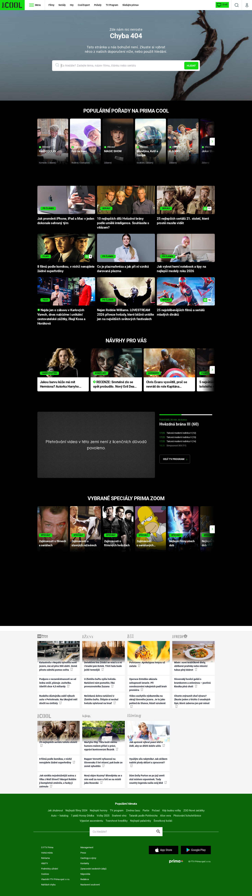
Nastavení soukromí (90, 884)
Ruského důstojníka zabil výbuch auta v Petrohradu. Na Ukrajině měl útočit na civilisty (58, 699)
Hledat (191, 65)
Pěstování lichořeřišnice (187, 815)
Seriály (62, 5)
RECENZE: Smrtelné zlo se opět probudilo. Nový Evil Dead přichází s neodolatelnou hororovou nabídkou (114, 384)
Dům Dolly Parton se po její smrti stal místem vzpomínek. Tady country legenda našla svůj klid (147, 779)
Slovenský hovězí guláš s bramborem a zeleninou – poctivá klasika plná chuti (192, 683)
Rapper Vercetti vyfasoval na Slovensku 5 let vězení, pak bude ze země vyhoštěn (103, 763)
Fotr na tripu (79, 151)
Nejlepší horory (98, 810)
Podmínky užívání (49, 868)
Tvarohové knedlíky (117, 820)
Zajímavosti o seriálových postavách (145, 543)
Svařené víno (119, 815)
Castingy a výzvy (88, 858)
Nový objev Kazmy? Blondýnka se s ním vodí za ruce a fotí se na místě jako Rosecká (103, 779)
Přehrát (46, 147)
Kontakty (84, 863)
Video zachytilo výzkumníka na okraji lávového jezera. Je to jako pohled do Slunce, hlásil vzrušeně (147, 699)
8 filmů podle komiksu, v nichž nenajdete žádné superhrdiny (55, 761)
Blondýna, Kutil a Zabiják (147, 153)
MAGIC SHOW (113, 151)
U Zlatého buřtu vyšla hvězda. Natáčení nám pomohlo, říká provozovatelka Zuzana (100, 683)
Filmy (51, 5)
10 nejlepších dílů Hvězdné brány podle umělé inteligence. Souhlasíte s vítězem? (123, 223)
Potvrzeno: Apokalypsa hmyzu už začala (147, 664)
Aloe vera (165, 815)
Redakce (84, 879)
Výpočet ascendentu (91, 820)
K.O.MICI (174, 151)
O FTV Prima (47, 847)
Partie (146, 810)
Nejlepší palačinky (140, 820)
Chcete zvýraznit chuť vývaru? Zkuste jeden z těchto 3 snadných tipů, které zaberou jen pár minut (192, 699)
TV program (116, 810)
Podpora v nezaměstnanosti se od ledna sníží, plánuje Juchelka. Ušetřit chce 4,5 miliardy (57, 683)
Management (86, 847)
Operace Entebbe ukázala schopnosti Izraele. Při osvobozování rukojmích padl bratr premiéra (148, 684)
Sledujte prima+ (130, 5)
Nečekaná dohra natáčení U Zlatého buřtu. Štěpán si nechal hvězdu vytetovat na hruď (101, 699)
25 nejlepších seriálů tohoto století (58, 742)
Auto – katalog (59, 815)
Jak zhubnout (55, 810)
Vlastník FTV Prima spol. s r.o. (55, 879)
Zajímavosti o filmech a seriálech (52, 543)
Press (83, 852)
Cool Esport (84, 5)
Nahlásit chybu (48, 884)
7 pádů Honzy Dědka (82, 815)
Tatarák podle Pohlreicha (143, 815)
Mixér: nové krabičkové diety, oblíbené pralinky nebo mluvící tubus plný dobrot (190, 666)
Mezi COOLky (47, 151)
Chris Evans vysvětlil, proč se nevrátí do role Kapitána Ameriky (166, 384)
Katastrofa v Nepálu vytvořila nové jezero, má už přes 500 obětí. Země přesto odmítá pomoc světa (58, 666)
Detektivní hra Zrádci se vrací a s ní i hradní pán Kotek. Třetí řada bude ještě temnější (103, 666)
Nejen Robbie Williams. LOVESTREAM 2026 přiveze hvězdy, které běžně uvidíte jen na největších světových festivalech (125, 314)
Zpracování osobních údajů (93, 868)
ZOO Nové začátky (194, 810)
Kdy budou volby (171, 810)
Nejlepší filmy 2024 (76, 810)
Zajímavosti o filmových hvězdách (117, 543)
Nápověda (85, 874)
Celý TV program (173, 459)
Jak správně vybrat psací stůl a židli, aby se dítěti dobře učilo (146, 744)
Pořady (97, 5)
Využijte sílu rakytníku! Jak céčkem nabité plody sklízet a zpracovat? (148, 761)
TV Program (112, 5)
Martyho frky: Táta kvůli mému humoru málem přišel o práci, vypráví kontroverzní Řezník (100, 746)
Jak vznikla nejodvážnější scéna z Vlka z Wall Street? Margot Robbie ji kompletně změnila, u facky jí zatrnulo (57, 781)
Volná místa (47, 852)
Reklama (45, 858)
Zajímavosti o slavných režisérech (84, 543)
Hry (72, 5)
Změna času (133, 810)
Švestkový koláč (163, 820)
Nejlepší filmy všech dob (182, 543)
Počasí (156, 810)
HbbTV (44, 863)
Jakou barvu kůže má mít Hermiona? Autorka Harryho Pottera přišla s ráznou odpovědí (59, 384)
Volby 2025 (103, 815)
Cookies (45, 874)
